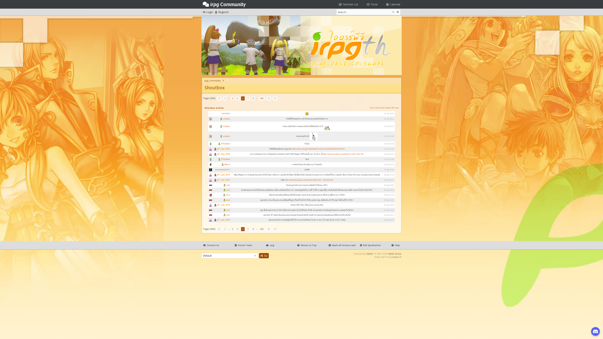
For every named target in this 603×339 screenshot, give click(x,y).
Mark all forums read (343, 245)
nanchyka (226, 113)
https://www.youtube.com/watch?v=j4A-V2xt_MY (343, 154)
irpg (271, 245)
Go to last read (377, 107)
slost (227, 195)
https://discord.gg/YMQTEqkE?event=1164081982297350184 (318, 149)
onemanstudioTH (222, 170)
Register (223, 12)
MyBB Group (394, 253)
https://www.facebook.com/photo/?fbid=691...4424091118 (309, 180)
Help (397, 245)
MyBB (370, 253)
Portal (373, 4)
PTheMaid (225, 144)
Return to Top (307, 245)
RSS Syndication (371, 245)
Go (265, 255)
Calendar (394, 4)
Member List (350, 4)
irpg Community (212, 80)
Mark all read (392, 107)
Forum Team (244, 245)
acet (228, 185)
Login (209, 12)
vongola (226, 119)
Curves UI (396, 257)
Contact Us (212, 245)
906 (261, 98)
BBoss (227, 164)
